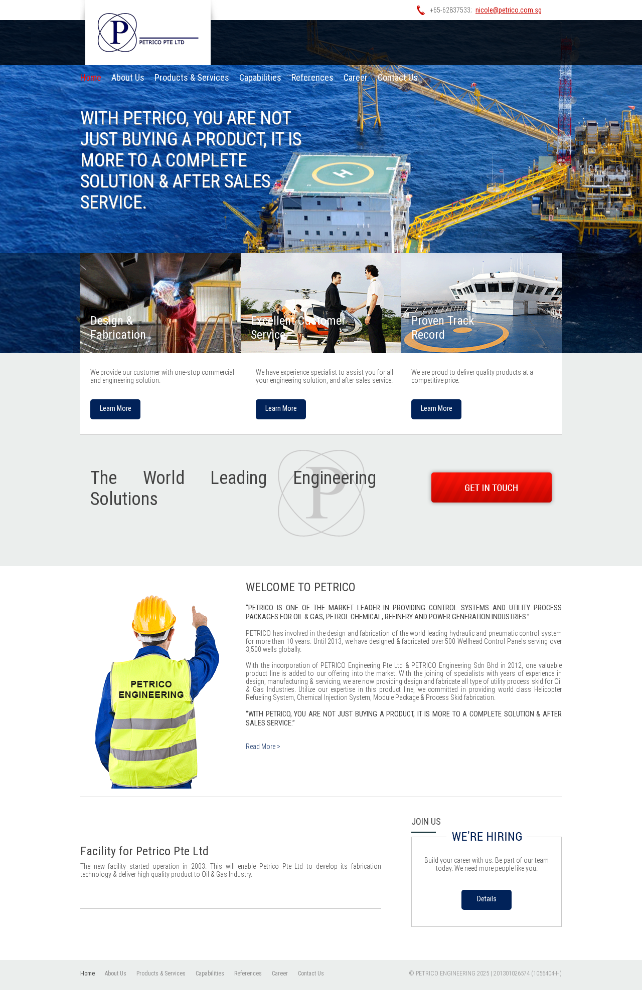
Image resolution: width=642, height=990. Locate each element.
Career (356, 77)
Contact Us (398, 77)
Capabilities (260, 77)
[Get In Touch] (491, 487)
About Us (127, 77)
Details (487, 899)
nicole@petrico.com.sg (508, 10)
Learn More (115, 408)
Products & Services (191, 77)
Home (90, 77)
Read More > (263, 746)
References (312, 77)
